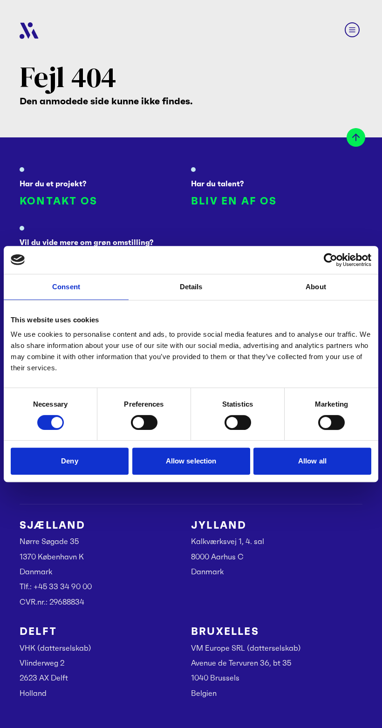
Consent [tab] (66, 287)
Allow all (312, 461)
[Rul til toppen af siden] (356, 137)
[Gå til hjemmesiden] (29, 30)
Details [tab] (191, 287)
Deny (69, 461)
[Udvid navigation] (352, 29)
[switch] (144, 422)
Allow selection (191, 461)
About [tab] (316, 287)
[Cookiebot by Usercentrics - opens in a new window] (330, 260)
